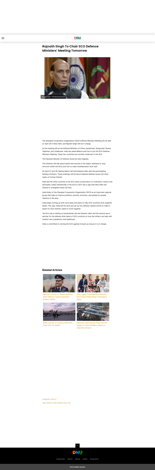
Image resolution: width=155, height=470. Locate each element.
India (55, 403)
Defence (53, 399)
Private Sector (94, 459)
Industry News (60, 459)
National (77, 459)
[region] (77, 17)
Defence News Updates (77, 38)
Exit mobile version (77, 467)
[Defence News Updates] (77, 452)
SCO (69, 403)
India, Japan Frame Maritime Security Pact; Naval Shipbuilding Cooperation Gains (92, 296)
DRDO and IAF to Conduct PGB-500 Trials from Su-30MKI (57, 324)
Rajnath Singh (62, 403)
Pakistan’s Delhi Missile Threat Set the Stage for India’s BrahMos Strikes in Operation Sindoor (92, 325)
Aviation (85, 459)
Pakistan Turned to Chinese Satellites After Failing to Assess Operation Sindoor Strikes (58, 296)
